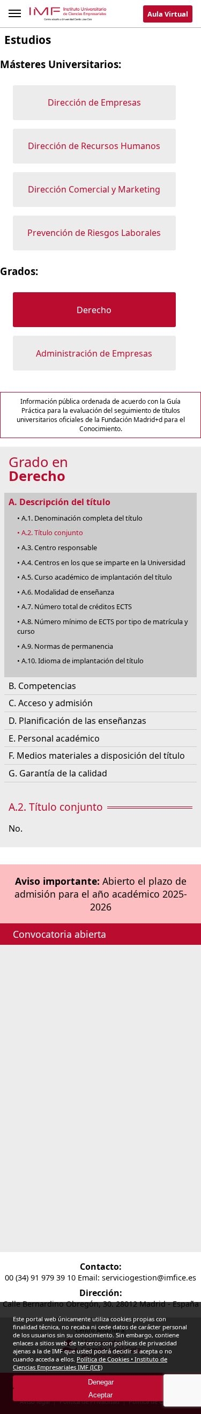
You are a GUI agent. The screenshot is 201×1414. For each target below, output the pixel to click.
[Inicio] (68, 15)
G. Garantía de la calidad (58, 773)
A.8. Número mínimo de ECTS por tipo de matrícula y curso (102, 626)
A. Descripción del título (59, 502)
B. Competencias (42, 686)
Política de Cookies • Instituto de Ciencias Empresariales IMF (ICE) (90, 1363)
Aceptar (100, 1395)
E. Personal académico (54, 738)
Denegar (101, 1382)
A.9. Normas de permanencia (67, 646)
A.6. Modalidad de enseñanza (67, 592)
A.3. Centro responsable (59, 547)
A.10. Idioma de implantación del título (82, 660)
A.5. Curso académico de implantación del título (96, 577)
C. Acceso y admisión (51, 703)
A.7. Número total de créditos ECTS (76, 606)
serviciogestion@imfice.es (149, 1277)
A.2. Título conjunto (52, 532)
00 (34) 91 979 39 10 (40, 1277)
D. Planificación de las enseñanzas (77, 721)
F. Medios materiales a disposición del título (97, 755)
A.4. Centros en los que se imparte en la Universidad (103, 562)
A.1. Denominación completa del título (82, 518)
